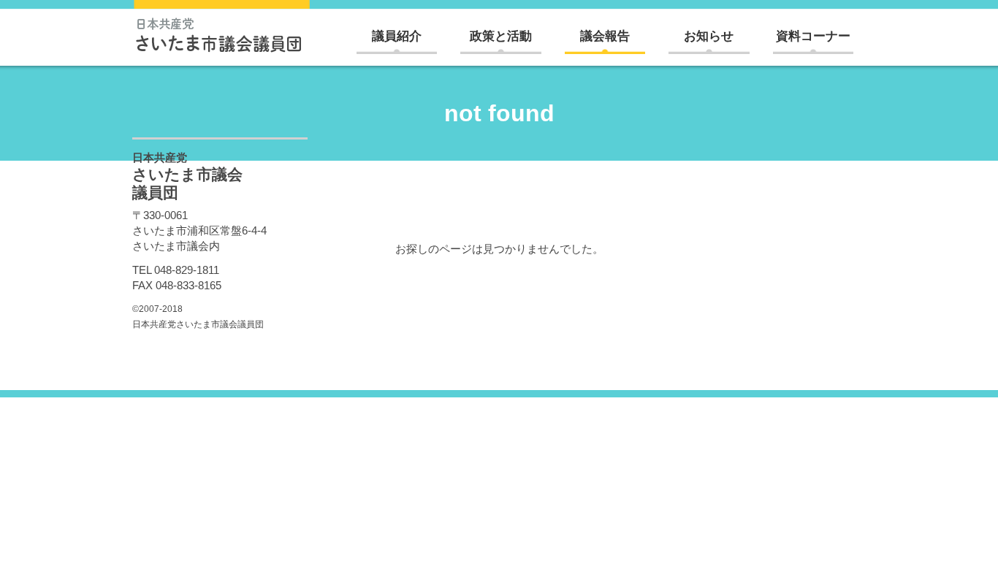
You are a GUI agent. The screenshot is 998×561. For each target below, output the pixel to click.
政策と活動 (501, 36)
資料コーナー (813, 36)
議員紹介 (397, 36)
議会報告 (605, 36)
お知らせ (709, 36)
